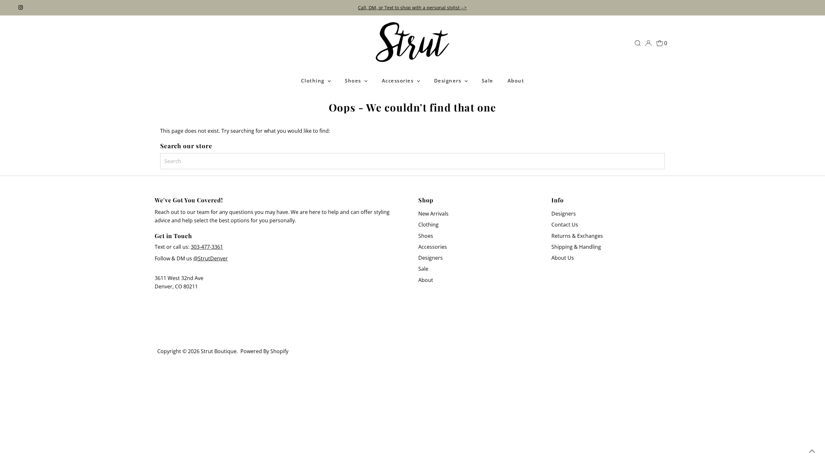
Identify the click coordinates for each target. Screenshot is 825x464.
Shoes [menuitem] (354, 80)
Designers (430, 257)
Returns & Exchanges (577, 235)
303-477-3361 (207, 246)
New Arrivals (433, 213)
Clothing (428, 224)
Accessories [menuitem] (398, 80)
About (425, 280)
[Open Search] (638, 43)
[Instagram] (20, 7)
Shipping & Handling (576, 246)
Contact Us (564, 224)
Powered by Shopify (264, 351)
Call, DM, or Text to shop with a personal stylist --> (412, 8)
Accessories (432, 246)
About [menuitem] (516, 80)
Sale (423, 268)
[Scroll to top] (812, 451)
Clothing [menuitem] (313, 80)
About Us (562, 257)
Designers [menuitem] (448, 80)
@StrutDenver (210, 258)
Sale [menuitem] (487, 80)
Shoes (425, 235)
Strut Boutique (219, 351)
